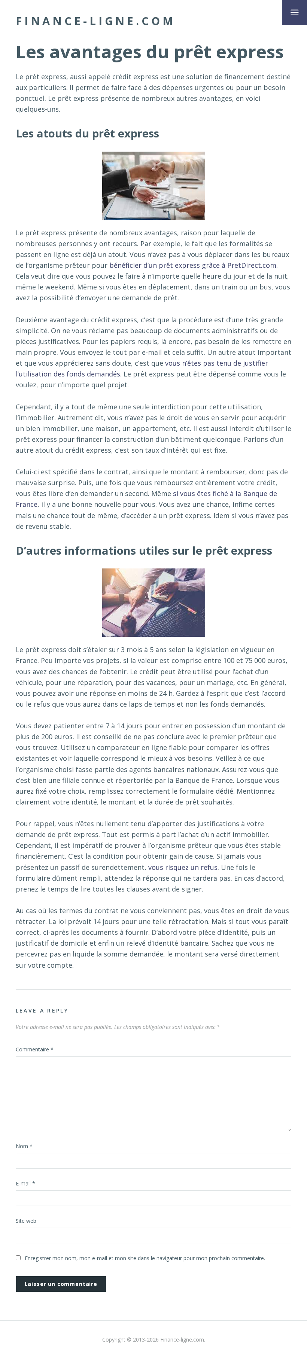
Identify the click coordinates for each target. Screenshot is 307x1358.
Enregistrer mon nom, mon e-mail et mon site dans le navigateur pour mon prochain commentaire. (145, 1258)
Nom (24, 1146)
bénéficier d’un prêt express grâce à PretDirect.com (192, 265)
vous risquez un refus (183, 867)
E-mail (25, 1183)
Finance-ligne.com (96, 20)
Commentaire (35, 1049)
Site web (26, 1220)
